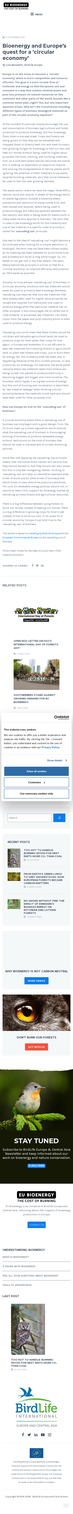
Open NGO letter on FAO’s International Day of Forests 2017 (36, 644)
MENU (39, 14)
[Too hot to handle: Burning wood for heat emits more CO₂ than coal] (14, 857)
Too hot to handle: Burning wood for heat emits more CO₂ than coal (43, 853)
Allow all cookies (36, 771)
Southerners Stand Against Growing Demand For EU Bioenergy (35, 698)
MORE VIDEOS (36, 980)
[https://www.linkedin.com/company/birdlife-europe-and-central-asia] (36, 1435)
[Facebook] (32, 565)
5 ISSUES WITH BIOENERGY (19, 1266)
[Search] (59, 818)
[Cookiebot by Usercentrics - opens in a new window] (54, 717)
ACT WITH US (36, 1047)
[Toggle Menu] (66, 1505)
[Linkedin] (42, 565)
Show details (54, 760)
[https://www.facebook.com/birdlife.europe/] (23, 1435)
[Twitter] (37, 565)
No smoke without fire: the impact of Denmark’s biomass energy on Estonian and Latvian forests (44, 907)
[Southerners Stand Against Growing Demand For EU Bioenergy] (36, 674)
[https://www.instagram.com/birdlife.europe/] (49, 1435)
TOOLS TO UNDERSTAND (17, 1285)
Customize (34, 782)
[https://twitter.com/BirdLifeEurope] (29, 1435)
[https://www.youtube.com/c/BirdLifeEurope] (43, 1435)
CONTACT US (36, 1224)
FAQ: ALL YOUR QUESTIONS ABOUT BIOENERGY (30, 1275)
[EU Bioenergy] (16, 6)
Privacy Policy (51, 747)
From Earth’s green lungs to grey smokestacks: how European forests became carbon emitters (44, 878)
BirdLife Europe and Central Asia (50, 1496)
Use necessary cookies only (36, 793)
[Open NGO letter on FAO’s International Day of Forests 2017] (36, 615)
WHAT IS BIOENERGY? (16, 1257)
